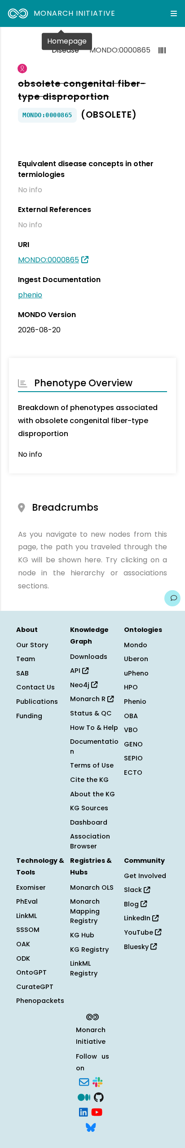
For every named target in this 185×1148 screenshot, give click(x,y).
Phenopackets (40, 1000)
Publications (37, 701)
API (76, 670)
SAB (22, 673)
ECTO (133, 772)
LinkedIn (138, 918)
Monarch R (88, 698)
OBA (131, 715)
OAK (23, 944)
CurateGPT (34, 986)
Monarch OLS (92, 887)
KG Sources (89, 808)
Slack (134, 889)
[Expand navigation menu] (174, 13)
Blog (132, 904)
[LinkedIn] (83, 1111)
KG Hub (82, 935)
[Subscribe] (84, 1081)
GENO (133, 744)
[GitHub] (99, 1096)
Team (25, 658)
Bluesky (137, 946)
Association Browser (90, 841)
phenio (30, 295)
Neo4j (80, 684)
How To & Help (94, 727)
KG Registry (89, 949)
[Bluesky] (91, 1126)
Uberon (136, 658)
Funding (29, 715)
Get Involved (145, 875)
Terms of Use (92, 765)
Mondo (135, 644)
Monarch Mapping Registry (85, 911)
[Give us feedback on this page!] (172, 598)
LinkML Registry (83, 968)
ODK (23, 958)
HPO (131, 687)
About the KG (92, 794)
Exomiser (31, 887)
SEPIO (133, 758)
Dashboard (88, 822)
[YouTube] (96, 1111)
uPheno (136, 673)
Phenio (135, 701)
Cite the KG (89, 779)
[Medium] (84, 1096)
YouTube (139, 932)
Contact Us (35, 687)
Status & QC (91, 713)
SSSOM (28, 929)
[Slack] (97, 1081)
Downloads (88, 656)
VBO (131, 729)
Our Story (32, 644)
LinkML (26, 915)
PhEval (27, 901)
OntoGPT (31, 972)
